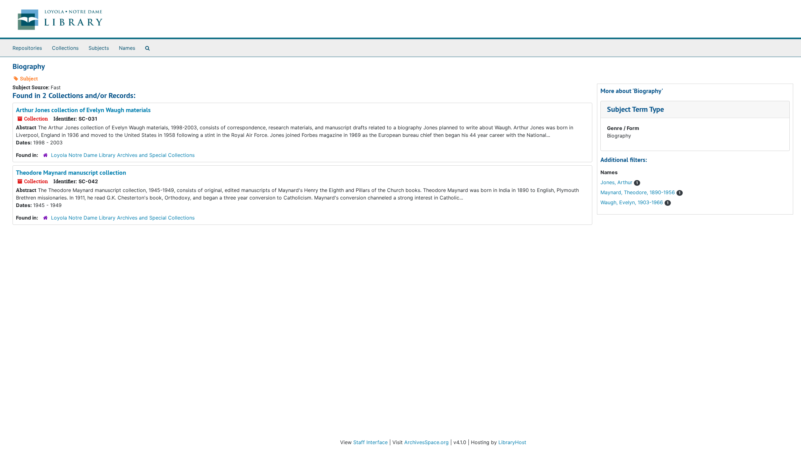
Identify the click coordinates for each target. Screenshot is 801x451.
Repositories (27, 48)
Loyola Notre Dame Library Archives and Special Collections (123, 155)
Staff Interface (370, 442)
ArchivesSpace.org (426, 442)
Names (127, 48)
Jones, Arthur (617, 182)
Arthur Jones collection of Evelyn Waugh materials (83, 110)
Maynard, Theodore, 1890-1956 (638, 192)
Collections (65, 48)
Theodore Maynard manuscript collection (71, 172)
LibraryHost (512, 442)
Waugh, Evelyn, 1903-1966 (632, 202)
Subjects (99, 48)
